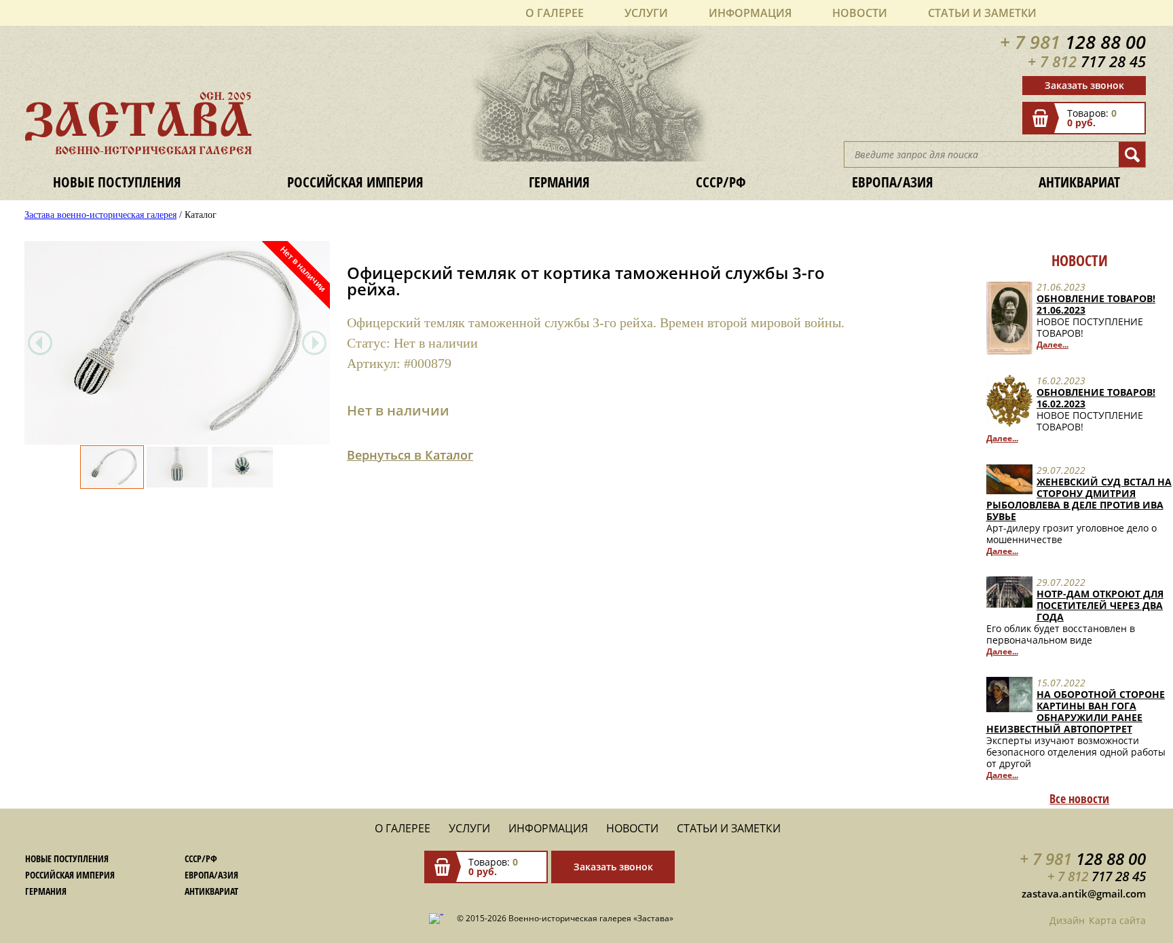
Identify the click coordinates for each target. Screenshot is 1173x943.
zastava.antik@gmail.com (1084, 893)
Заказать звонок (1084, 85)
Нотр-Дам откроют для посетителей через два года (1100, 605)
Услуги (646, 12)
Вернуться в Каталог (410, 455)
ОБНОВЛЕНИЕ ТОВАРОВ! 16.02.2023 (1096, 398)
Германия (559, 181)
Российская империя (355, 181)
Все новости (1079, 798)
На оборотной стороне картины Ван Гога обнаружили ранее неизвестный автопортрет (1075, 711)
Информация (750, 12)
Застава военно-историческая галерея (100, 215)
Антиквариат (1079, 181)
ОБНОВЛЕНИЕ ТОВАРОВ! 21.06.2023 (1096, 304)
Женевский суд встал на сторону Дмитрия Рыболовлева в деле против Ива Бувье (1079, 499)
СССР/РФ (721, 181)
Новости (859, 12)
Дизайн (1067, 920)
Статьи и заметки (982, 12)
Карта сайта (1117, 920)
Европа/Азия (892, 181)
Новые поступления (117, 181)
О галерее (554, 12)
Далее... (1052, 344)
